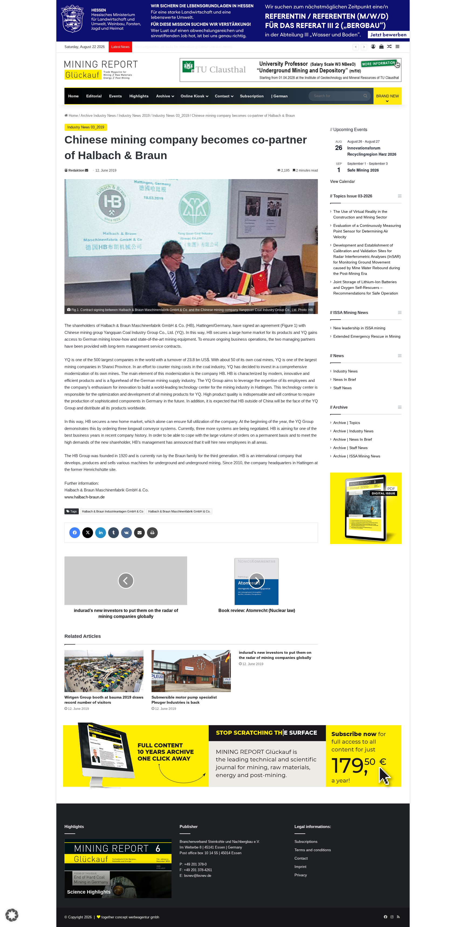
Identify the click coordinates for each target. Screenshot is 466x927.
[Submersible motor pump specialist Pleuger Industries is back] (191, 671)
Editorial (94, 96)
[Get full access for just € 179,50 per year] (233, 756)
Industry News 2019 (134, 116)
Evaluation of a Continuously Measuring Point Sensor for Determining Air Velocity (367, 231)
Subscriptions (305, 842)
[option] (121, 868)
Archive (163, 96)
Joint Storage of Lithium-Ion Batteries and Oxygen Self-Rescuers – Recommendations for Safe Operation (365, 287)
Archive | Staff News (350, 448)
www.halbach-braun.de (84, 497)
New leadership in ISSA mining (359, 328)
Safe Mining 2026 (363, 170)
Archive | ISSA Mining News (356, 456)
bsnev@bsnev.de (197, 876)
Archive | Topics (346, 423)
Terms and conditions (312, 850)
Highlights (139, 96)
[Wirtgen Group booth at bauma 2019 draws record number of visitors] (103, 671)
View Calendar (342, 181)
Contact (222, 96)
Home (73, 96)
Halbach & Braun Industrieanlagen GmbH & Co (112, 511)
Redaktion (76, 170)
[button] (12, 915)
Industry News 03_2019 (170, 116)
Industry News (345, 371)
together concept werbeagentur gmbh (130, 917)
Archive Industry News (98, 116)
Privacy (300, 875)
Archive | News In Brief (352, 439)
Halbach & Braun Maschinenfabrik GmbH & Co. (179, 511)
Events (115, 96)
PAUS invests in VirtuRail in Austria (162, 47)
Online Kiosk (192, 96)
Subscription (252, 96)
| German (279, 96)
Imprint (300, 867)
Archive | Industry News (353, 431)
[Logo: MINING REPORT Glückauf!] (104, 70)
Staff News (342, 388)
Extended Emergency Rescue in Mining (366, 336)
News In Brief (344, 380)
